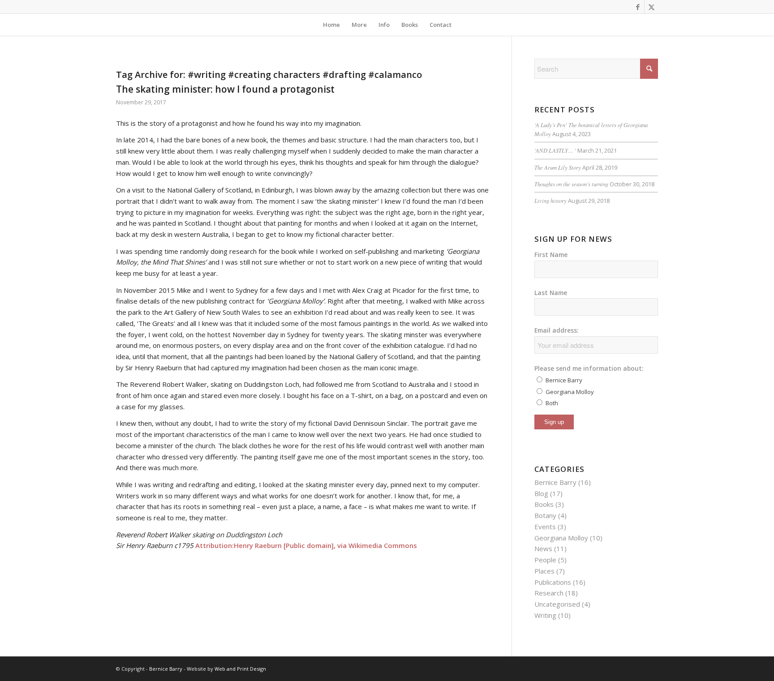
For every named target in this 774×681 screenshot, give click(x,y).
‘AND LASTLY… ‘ (555, 150)
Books (544, 504)
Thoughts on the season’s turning (571, 184)
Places (544, 570)
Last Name (550, 292)
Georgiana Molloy (561, 537)
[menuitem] (331, 24)
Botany (545, 515)
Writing (545, 615)
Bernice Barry (555, 482)
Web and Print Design (240, 668)
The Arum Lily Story (557, 167)
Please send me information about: (589, 368)
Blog (541, 493)
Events (545, 526)
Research (548, 592)
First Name (551, 254)
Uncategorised (557, 604)
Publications (552, 582)
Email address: (556, 330)
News (543, 548)
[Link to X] (651, 6)
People (545, 559)
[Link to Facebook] (637, 6)
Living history (550, 200)
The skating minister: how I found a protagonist (225, 89)
